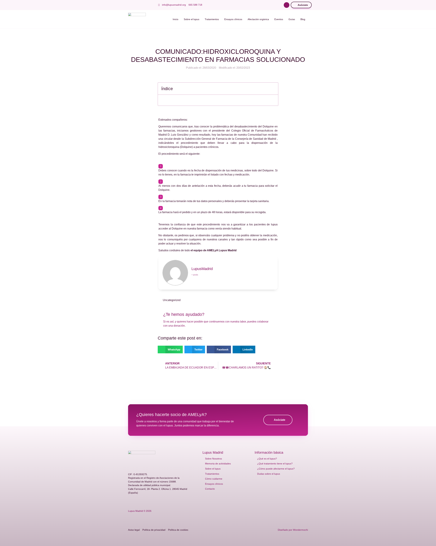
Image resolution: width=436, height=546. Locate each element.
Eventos (278, 19)
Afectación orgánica (258, 19)
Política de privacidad (153, 529)
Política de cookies (178, 529)
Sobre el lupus (191, 19)
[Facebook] (129, 5)
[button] (286, 5)
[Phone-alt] (162, 501)
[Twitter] (135, 5)
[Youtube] (140, 5)
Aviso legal (134, 529)
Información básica (269, 452)
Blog (302, 19)
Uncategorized (172, 300)
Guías (292, 19)
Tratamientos (212, 19)
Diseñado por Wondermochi (293, 529)
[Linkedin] (151, 5)
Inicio (175, 19)
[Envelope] (156, 501)
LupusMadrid (202, 269)
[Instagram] (145, 5)
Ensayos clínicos (233, 19)
